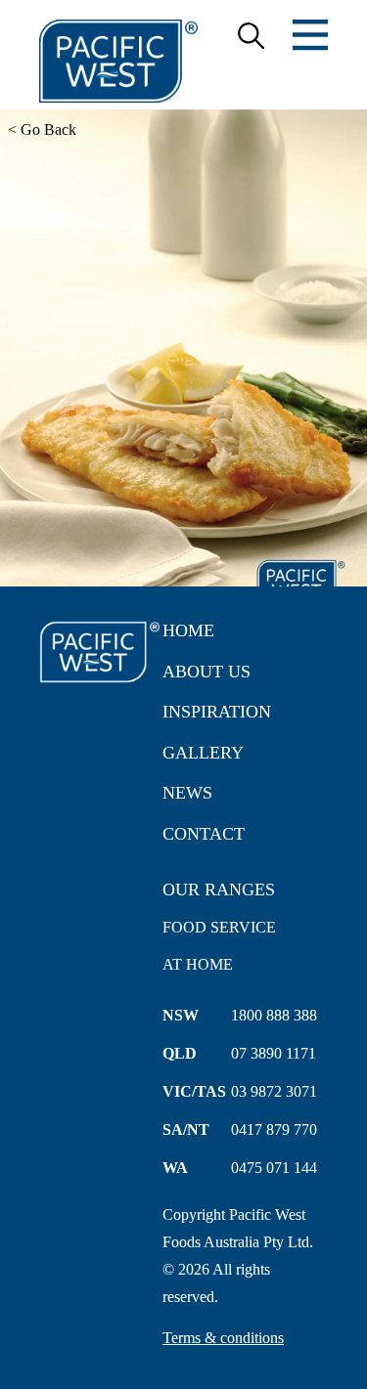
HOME (188, 630)
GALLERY (203, 752)
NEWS (187, 793)
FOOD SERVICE (219, 927)
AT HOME (197, 964)
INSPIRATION (216, 711)
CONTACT (203, 834)
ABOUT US (206, 671)
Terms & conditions (223, 1337)
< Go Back (42, 129)
